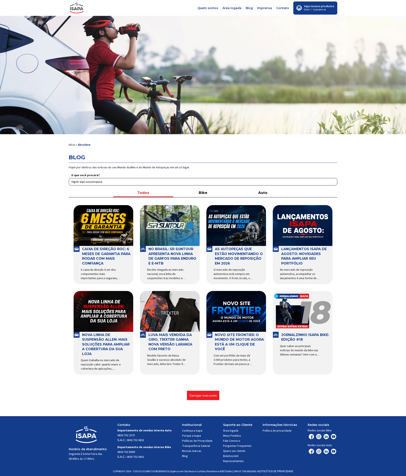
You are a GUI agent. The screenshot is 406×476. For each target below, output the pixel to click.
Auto (262, 193)
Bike (203, 193)
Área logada (231, 8)
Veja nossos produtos (319, 6)
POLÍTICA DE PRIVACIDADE (277, 471)
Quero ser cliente (234, 451)
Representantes (233, 461)
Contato (282, 8)
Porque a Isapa (191, 436)
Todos (143, 193)
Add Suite (225, 471)
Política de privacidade (277, 431)
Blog (249, 8)
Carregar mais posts (203, 395)
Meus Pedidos (232, 436)
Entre (307, 9)
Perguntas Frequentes (237, 446)
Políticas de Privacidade (197, 441)
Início (72, 145)
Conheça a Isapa (192, 431)
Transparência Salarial (196, 446)
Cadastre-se (319, 9)
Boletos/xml (230, 456)
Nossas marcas (191, 451)
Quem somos (208, 8)
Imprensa (264, 8)
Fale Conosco (231, 441)
